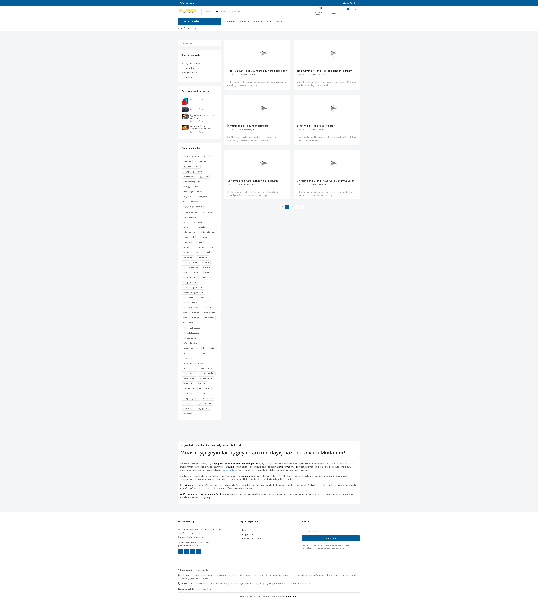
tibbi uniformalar (190, 302)
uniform (186, 242)
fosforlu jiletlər (209, 348)
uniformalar (203, 237)
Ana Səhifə (229, 21)
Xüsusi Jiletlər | (290, 575)
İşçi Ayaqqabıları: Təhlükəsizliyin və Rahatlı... (202, 127)
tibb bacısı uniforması (192, 338)
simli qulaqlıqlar (189, 368)
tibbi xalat (203, 297)
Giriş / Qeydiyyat (351, 3)
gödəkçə (205, 262)
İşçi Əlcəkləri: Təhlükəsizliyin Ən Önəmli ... (202, 116)
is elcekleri (202, 383)
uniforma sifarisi (189, 217)
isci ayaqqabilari (207, 373)
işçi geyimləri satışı (205, 247)
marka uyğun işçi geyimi (192, 192)
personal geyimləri (190, 212)
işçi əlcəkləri (188, 393)
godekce (206, 267)
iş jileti (207, 272)
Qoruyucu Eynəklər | (220, 583)
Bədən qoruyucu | (283, 583)
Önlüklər (205, 578)
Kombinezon (202, 257)
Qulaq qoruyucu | (265, 583)
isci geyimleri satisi (190, 252)
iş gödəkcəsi (188, 413)
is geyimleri (187, 257)
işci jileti (197, 272)
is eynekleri (187, 403)
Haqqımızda (247, 534)
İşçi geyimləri (228, 469)
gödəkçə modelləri (190, 267)
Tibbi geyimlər (202, 569)
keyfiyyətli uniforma (191, 166)
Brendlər (258, 21)
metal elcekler (188, 388)
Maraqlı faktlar (190, 68)
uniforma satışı (189, 232)
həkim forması (209, 313)
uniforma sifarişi (200, 242)
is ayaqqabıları (206, 277)
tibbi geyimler (188, 297)
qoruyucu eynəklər (190, 398)
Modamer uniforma (191, 156)
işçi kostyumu (188, 408)
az (356, 9)
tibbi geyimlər (188, 323)
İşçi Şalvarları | (222, 575)
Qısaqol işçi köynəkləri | (203, 575)
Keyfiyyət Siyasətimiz (251, 538)
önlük (185, 262)
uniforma (187, 161)
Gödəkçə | (303, 575)
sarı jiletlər (187, 353)
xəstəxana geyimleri (191, 313)
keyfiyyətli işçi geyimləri (192, 207)
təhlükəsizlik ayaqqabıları (193, 292)
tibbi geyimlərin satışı (191, 328)
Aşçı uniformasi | (317, 575)
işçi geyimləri (189, 72)
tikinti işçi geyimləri (190, 202)
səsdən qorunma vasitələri (194, 363)
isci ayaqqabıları (189, 282)
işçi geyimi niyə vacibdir (192, 171)
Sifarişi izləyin (187, 3)
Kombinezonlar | (237, 575)
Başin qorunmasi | (247, 583)
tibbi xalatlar (209, 318)
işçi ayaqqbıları (189, 277)
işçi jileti (186, 272)
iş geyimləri (202, 197)
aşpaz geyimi (188, 237)
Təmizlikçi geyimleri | (190, 578)
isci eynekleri (208, 398)
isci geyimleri (188, 197)
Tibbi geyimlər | (333, 575)
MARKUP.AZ (292, 596)
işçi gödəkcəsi (204, 408)
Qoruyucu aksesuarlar (302, 583)
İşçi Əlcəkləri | (203, 583)
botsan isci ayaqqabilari (192, 287)
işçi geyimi (204, 176)
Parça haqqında (191, 63)
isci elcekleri (188, 383)
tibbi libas (209, 308)
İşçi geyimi (208, 156)
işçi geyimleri (188, 247)
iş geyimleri (207, 252)
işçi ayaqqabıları (206, 378)
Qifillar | (234, 583)
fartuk (195, 262)
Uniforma (188, 77)
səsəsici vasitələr (207, 368)
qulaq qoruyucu (189, 373)
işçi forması (207, 212)
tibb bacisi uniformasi (192, 308)
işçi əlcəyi (201, 393)
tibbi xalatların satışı (191, 333)
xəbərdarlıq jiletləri (191, 348)
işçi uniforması (201, 161)
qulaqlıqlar (187, 358)
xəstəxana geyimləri (191, 318)
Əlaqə (279, 21)
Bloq (269, 21)
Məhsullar (245, 21)
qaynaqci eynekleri (204, 403)
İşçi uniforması (189, 176)
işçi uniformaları (204, 227)
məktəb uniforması (207, 232)
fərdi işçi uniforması (191, 186)
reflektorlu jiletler (190, 343)
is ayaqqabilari (189, 378)
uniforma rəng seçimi (191, 181)
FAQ (244, 529)
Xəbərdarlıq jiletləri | (256, 575)
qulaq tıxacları (202, 353)
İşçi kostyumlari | (274, 575)
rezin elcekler (204, 388)
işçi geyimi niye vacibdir (192, 222)
